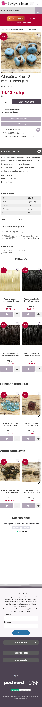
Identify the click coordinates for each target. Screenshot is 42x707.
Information (21, 642)
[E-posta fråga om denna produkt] (38, 130)
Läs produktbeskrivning (19, 118)
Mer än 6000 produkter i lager (16, 133)
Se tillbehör (20, 124)
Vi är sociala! (21, 660)
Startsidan (4, 29)
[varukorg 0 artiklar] (38, 3)
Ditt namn (7, 615)
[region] (21, 151)
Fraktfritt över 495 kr (12, 130)
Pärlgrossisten (21, 653)
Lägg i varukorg (26, 102)
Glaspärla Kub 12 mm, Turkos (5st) (23, 29)
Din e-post (7, 622)
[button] (39, 52)
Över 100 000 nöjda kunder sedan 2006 (19, 136)
